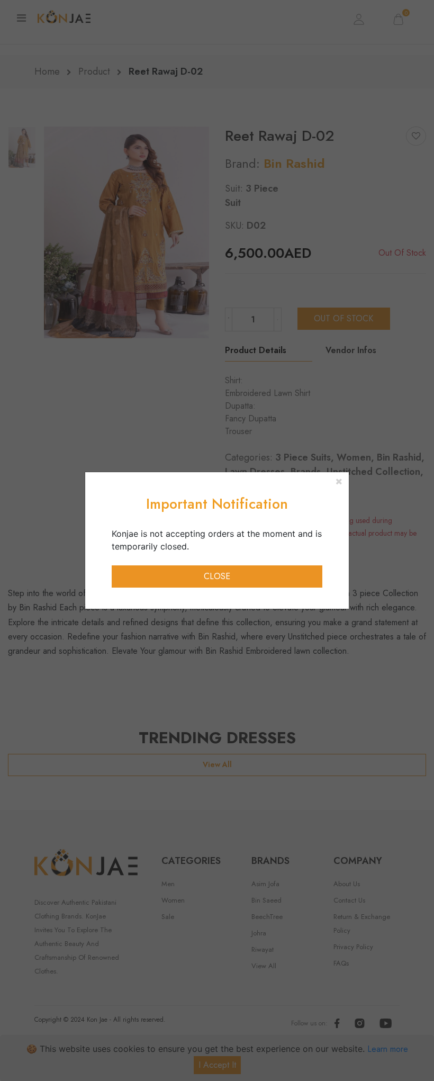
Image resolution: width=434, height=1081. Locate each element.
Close (217, 576)
